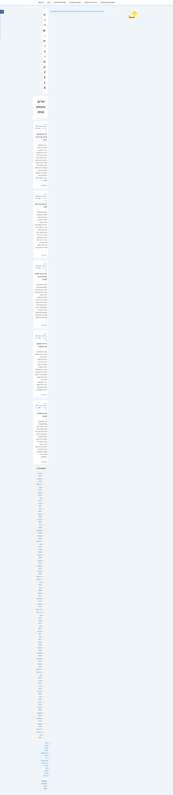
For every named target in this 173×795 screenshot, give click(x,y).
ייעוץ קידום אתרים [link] (75, 2)
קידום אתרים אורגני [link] (124, 2)
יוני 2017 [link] (39, 612)
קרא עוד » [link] (44, 185)
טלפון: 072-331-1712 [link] (36, 6)
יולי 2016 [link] (39, 669)
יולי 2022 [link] (39, 484)
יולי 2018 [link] (39, 576)
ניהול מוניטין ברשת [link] (91, 2)
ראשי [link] (46, 743)
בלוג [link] (48, 2)
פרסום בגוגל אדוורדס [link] (108, 2)
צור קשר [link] (41, 2)
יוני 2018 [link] (39, 579)
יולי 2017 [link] (39, 609)
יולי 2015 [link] (39, 729)
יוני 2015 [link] (39, 732)
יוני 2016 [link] (39, 672)
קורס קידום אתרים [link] (60, 2)
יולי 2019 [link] (39, 541)
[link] (134, 18)
